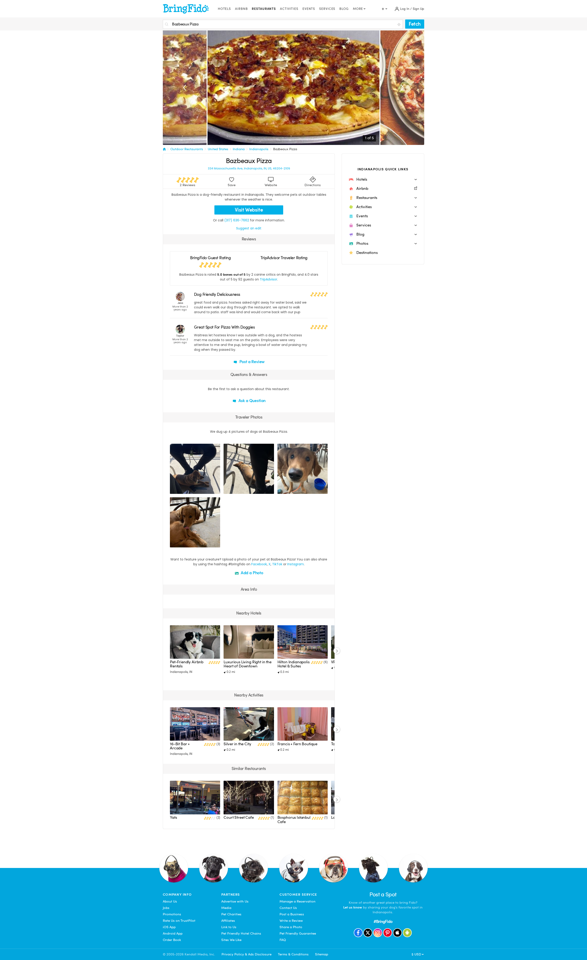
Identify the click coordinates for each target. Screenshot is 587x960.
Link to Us (228, 927)
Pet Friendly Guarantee (298, 933)
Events (308, 9)
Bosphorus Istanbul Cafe (293, 819)
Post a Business (292, 914)
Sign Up (418, 9)
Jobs (166, 908)
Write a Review (291, 920)
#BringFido (383, 921)
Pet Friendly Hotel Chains (241, 933)
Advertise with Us (235, 901)
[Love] (174, 489)
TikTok (277, 564)
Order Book (172, 940)
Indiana (239, 149)
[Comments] (181, 489)
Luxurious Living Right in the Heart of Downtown (247, 664)
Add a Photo (251, 572)
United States (218, 149)
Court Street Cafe (239, 817)
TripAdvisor (268, 279)
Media (226, 908)
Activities (289, 9)
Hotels (224, 9)
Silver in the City (237, 744)
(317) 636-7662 (236, 220)
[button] (383, 179)
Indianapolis (259, 149)
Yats (173, 817)
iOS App (169, 927)
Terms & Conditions (293, 954)
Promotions (172, 914)
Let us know (352, 907)
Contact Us (288, 908)
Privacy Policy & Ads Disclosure (246, 954)
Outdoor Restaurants (186, 149)
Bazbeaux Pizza (285, 149)
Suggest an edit (248, 228)
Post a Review (251, 361)
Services (327, 9)
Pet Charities (231, 914)
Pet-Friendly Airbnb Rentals (186, 664)
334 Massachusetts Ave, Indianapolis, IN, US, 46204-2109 (249, 168)
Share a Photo (291, 927)
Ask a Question (252, 400)
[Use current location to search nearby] (399, 24)
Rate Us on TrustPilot (179, 920)
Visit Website (249, 210)
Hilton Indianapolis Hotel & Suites (293, 664)
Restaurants (264, 9)
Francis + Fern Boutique (297, 744)
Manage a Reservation (298, 901)
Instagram (295, 564)
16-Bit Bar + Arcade (180, 746)
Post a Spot (383, 894)
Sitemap (321, 954)
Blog (344, 9)
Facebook (259, 564)
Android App (173, 933)
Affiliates (228, 920)
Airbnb (241, 9)
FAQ (283, 940)
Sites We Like (231, 940)
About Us (170, 901)
